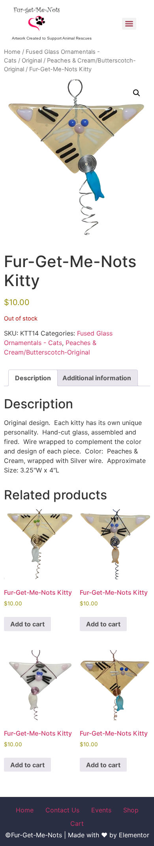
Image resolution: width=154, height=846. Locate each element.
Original (32, 60)
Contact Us (62, 810)
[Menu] (129, 24)
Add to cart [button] (27, 624)
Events (101, 810)
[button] (137, 93)
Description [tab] (33, 378)
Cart (77, 823)
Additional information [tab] (96, 378)
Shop (131, 810)
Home (12, 51)
